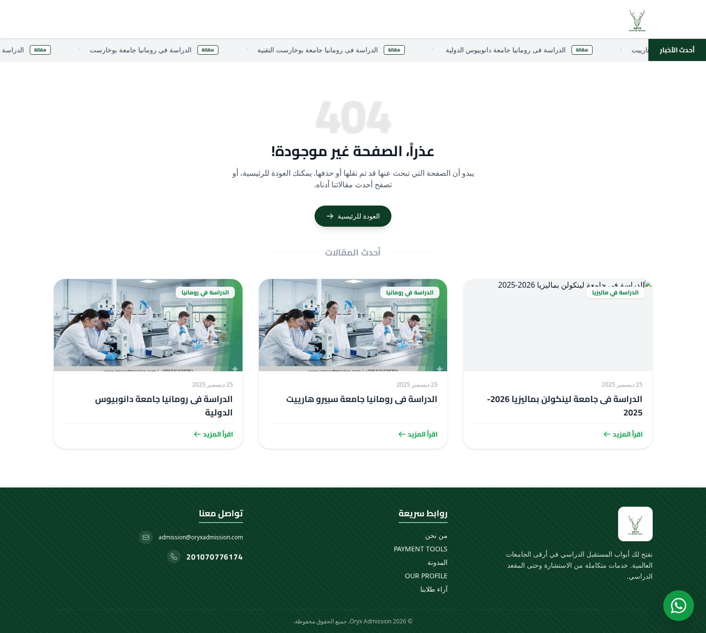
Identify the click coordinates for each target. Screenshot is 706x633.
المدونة (437, 562)
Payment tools (421, 548)
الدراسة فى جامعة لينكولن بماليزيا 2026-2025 (565, 405)
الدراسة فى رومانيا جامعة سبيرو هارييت (362, 399)
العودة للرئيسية (359, 215)
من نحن (436, 535)
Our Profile (426, 575)
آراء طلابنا (434, 589)
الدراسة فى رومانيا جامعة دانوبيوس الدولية (164, 405)
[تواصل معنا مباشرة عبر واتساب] (678, 605)
